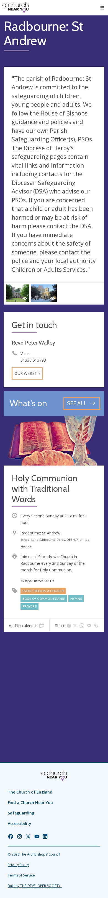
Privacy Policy (18, 864)
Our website (27, 373)
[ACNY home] (15, 8)
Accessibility (19, 823)
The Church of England (30, 792)
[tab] (26, 625)
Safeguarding (21, 813)
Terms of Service (21, 875)
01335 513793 (33, 360)
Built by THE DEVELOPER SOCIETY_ (35, 885)
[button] (102, 7)
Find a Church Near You (30, 802)
